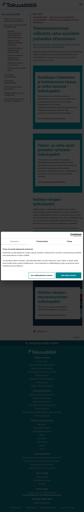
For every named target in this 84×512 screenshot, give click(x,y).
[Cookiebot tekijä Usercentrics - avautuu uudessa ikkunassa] (71, 235)
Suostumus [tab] (14, 241)
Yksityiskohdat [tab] (42, 241)
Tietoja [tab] (69, 241)
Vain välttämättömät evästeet (41, 275)
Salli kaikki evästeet (68, 275)
